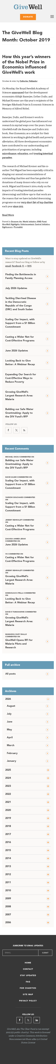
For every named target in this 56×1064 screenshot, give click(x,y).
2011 (8, 882)
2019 (8, 818)
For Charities (28, 988)
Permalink (18, 227)
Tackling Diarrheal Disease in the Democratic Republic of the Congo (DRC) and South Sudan (20, 304)
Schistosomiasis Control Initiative (35, 224)
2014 (8, 858)
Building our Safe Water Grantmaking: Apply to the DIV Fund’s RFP (19, 413)
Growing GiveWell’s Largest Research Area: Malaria (19, 396)
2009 (8, 898)
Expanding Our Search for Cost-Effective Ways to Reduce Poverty (20, 378)
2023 (8, 786)
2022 (8, 794)
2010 (8, 890)
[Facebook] (8, 430)
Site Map (28, 995)
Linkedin (37, 1020)
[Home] (28, 7)
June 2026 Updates (16, 351)
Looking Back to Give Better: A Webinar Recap (20, 363)
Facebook (16, 266)
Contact (28, 969)
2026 (8, 699)
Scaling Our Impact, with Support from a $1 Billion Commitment (20, 323)
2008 (8, 906)
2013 (8, 866)
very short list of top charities (37, 203)
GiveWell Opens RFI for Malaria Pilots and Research (19, 641)
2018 (8, 826)
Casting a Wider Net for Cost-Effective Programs (19, 339)
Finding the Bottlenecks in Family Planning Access (20, 276)
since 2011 (18, 207)
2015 (8, 850)
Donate (28, 17)
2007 (8, 914)
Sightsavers (7, 227)
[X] (16, 430)
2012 (8, 874)
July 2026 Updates (16, 288)
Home (28, 963)
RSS (29, 266)
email (8, 266)
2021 (8, 802)
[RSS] (24, 430)
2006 (8, 922)
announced (18, 93)
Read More (8, 215)
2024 (8, 778)
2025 (8, 770)
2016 (8, 842)
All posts (10, 674)
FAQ (28, 982)
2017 (8, 834)
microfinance (9, 154)
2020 (8, 810)
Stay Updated (28, 976)
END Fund (42, 222)
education (22, 154)
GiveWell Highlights (11, 224)
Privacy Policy (28, 1001)
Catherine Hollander (28, 81)
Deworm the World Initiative (23, 222)
